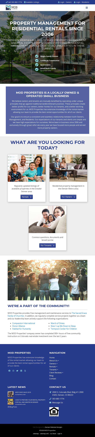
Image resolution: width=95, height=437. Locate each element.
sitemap (36, 433)
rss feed (53, 433)
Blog (51, 375)
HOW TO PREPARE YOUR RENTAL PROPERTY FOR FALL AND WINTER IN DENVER (30, 401)
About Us (53, 360)
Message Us (57, 402)
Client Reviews (55, 372)
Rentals (26, 197)
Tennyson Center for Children (64, 329)
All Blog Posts (12, 407)
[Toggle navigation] (86, 7)
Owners (66, 2)
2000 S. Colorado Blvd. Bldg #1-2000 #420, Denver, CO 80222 (67, 393)
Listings (32, 2)
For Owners (68, 197)
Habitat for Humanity (21, 329)
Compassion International (23, 323)
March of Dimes (58, 323)
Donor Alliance (18, 326)
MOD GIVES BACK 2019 (23, 392)
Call (15, 2)
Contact (52, 378)
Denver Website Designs (53, 427)
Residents (82, 2)
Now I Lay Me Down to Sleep (63, 326)
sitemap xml (44, 433)
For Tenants (47, 245)
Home (52, 357)
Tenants (53, 369)
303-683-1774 (58, 398)
